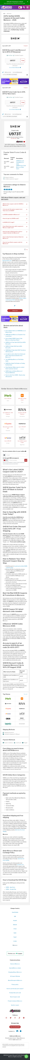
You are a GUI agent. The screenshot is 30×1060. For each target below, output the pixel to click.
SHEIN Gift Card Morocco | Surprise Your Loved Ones (15, 335)
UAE (15, 916)
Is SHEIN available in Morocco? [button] (11, 214)
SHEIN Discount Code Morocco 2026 (20, 162)
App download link (15, 1027)
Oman (15, 928)
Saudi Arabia (15, 912)
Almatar (7, 443)
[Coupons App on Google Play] (17, 1031)
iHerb (8, 400)
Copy (22, 60)
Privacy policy (15, 984)
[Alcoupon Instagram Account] (6, 1018)
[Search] (24, 7)
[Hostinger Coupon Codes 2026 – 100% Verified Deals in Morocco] (8, 409)
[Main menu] (27, 7)
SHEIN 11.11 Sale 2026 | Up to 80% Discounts (13, 347)
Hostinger (8, 416)
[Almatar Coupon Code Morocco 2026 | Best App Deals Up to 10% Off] (8, 437)
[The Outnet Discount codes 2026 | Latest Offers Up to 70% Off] (22, 723)
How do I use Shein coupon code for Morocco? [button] (12, 242)
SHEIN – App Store (10, 887)
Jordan (15, 941)
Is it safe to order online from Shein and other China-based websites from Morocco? (15, 355)
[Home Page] (6, 7)
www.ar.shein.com (7, 260)
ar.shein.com (20, 864)
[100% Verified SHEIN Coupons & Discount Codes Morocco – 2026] (15, 132)
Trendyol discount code (15, 992)
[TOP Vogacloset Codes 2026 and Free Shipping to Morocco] (22, 437)
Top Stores (6, 694)
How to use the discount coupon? (15, 988)
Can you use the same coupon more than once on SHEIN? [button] (12, 209)
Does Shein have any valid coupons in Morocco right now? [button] (13, 227)
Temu (22, 402)
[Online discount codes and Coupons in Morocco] (4, 13)
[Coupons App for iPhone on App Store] (20, 1031)
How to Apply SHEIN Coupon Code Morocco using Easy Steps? (13, 339)
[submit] (25, 460)
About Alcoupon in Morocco (15, 980)
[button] (27, 2)
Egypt (15, 937)
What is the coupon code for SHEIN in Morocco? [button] (13, 204)
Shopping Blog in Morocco (15, 972)
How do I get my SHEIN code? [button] (11, 218)
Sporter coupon (15, 1005)
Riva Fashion (22, 416)
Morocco (15, 945)
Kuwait (15, 920)
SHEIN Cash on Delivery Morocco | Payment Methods (13, 372)
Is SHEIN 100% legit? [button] (8, 222)
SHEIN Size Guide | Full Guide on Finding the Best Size (15, 364)
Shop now (15, 310)
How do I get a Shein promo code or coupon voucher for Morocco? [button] (12, 232)
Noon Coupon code (15, 996)
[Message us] (26, 1056)
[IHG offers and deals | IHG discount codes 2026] (22, 718)
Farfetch (22, 429)
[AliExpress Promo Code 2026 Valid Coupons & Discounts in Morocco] (8, 423)
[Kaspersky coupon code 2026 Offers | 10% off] (8, 723)
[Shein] (15, 38)
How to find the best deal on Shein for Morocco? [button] (13, 237)
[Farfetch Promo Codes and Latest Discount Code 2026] (22, 423)
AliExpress (8, 430)
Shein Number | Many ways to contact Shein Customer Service (14, 368)
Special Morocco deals (15, 968)
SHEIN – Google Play (11, 889)
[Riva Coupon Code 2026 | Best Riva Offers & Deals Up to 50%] (22, 409)
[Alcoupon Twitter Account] (10, 1018)
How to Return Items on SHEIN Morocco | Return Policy (15, 331)
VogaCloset (22, 444)
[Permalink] (2, 72)
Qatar (15, 933)
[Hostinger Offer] (15, 81)
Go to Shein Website (14, 67)
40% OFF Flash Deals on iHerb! (15, 1)
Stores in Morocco (15, 964)
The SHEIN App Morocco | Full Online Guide (14, 360)
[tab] (15, 204)
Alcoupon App (15, 1023)
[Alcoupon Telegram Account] (23, 1018)
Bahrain (15, 924)
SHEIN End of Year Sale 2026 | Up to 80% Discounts (15, 343)
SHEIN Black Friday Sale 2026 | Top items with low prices (15, 351)
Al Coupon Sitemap (15, 976)
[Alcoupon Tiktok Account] (19, 1018)
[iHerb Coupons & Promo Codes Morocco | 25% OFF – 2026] (8, 395)
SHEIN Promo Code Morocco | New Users (21, 167)
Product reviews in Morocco (15, 1001)
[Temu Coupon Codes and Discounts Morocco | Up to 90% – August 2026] (22, 395)
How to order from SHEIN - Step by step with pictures (15, 375)
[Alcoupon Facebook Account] (15, 1018)
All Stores (9, 13)
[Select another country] (20, 7)
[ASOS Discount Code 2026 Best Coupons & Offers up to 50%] (8, 718)
